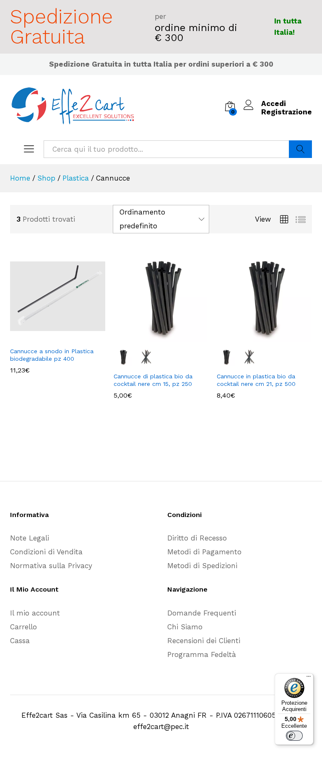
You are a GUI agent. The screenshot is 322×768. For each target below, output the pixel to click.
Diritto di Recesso (197, 538)
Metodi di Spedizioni (202, 565)
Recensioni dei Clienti (203, 640)
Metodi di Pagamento (204, 552)
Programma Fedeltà (201, 654)
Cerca (300, 149)
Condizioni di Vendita (46, 552)
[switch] (294, 736)
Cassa (20, 640)
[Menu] (309, 678)
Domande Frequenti (201, 613)
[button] (48, 337)
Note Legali (29, 538)
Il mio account (35, 613)
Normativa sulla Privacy (51, 565)
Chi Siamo (185, 627)
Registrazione (286, 112)
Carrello (23, 627)
